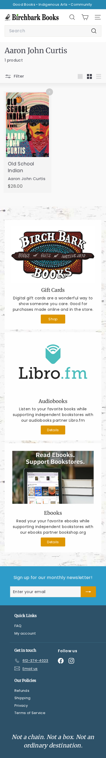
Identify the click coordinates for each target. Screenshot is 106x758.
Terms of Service (30, 712)
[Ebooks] (53, 477)
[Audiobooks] (53, 366)
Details (53, 430)
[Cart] (85, 17)
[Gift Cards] (53, 254)
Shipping (22, 698)
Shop (52, 319)
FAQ (18, 625)
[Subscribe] (88, 591)
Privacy (21, 705)
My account (25, 633)
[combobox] (53, 31)
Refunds (21, 690)
